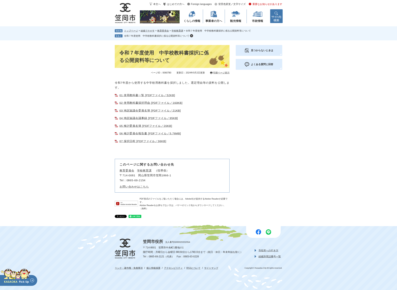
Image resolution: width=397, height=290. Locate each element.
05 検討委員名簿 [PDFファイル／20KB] (145, 125)
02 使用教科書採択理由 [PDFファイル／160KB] (151, 102)
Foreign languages (201, 4)
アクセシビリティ (173, 268)
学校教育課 (177, 30)
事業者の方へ (213, 20)
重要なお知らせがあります (267, 4)
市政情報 (257, 20)
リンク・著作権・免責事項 (129, 268)
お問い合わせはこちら (134, 186)
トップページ (131, 30)
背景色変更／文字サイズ (232, 4)
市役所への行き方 (268, 250)
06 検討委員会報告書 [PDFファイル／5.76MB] (150, 133)
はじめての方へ (175, 4)
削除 (191, 35)
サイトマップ (211, 268)
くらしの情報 (192, 20)
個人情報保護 (153, 268)
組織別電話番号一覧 (270, 256)
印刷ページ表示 (221, 72)
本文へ (157, 4)
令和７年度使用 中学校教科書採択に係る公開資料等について (156, 35)
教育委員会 (163, 30)
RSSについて (193, 268)
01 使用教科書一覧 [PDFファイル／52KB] (147, 95)
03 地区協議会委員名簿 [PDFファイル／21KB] (150, 110)
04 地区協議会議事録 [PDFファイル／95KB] (148, 118)
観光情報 (235, 20)
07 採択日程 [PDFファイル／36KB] (142, 141)
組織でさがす (148, 30)
